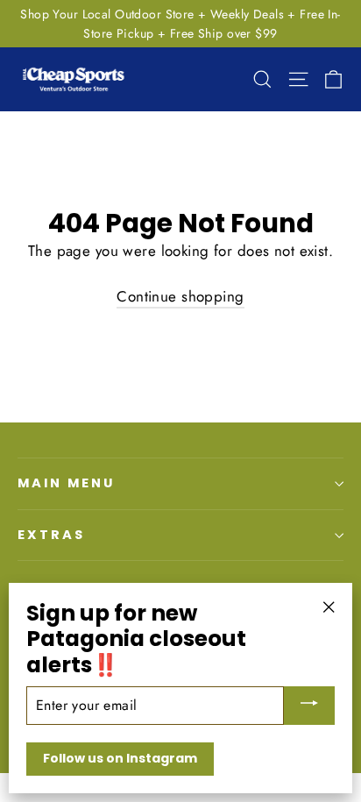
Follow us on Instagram (120, 758)
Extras (51, 534)
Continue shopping (180, 296)
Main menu (66, 483)
